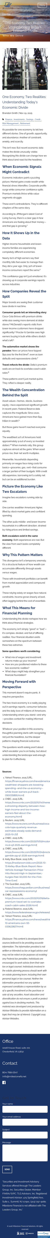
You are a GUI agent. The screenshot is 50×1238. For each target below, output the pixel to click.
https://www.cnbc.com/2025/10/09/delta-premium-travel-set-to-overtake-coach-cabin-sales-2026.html (27, 902)
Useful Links (11, 78)
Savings (29, 119)
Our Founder (11, 28)
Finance (8, 119)
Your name (17, 1104)
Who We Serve (13, 35)
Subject (16, 1129)
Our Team (31, 28)
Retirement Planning (17, 49)
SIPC (13, 1193)
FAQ (28, 78)
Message (16, 1142)
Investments (19, 119)
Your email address (21, 1117)
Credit (37, 119)
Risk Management (10, 123)
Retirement (25, 123)
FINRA (5, 1193)
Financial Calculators (17, 71)
